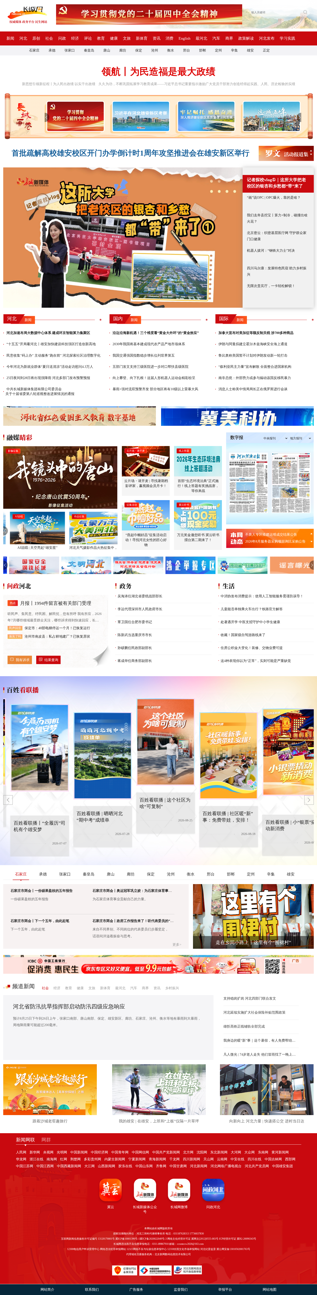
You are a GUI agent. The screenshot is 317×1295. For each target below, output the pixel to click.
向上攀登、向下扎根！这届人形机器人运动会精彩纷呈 (154, 378)
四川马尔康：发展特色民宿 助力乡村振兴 (276, 271)
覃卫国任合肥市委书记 (135, 622)
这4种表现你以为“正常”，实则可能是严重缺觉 (256, 661)
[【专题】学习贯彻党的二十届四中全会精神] (74, 116)
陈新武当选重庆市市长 (135, 635)
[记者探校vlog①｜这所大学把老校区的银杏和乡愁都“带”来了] (123, 237)
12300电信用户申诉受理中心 (83, 1249)
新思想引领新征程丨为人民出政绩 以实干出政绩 (58, 84)
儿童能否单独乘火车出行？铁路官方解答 (252, 609)
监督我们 (181, 1289)
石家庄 (34, 50)
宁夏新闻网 (137, 1159)
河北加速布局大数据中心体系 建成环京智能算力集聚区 (48, 333)
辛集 (234, 50)
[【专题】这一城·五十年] (271, 116)
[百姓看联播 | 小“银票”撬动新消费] (253, 756)
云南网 (222, 1159)
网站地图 (269, 1289)
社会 (49, 38)
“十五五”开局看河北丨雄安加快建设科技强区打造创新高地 (51, 344)
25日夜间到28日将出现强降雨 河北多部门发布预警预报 (48, 378)
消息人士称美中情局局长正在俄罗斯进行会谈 (252, 389)
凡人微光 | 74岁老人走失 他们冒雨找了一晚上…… (261, 1054)
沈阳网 (202, 1152)
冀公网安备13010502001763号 (233, 1249)
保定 (138, 50)
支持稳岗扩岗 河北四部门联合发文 (249, 998)
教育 (101, 38)
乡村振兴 (172, 988)
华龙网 (21, 1159)
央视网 (48, 1152)
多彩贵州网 (92, 1159)
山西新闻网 (106, 1166)
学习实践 (287, 38)
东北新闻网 (219, 1152)
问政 (62, 38)
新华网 (35, 1152)
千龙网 (174, 1159)
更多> (177, 944)
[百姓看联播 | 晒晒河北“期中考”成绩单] (64, 748)
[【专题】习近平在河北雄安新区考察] (140, 116)
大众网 (249, 1152)
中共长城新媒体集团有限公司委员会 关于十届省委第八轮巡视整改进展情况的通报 (39, 391)
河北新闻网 (198, 1166)
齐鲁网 (161, 1166)
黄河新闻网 (280, 1152)
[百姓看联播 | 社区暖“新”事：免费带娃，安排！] (190, 742)
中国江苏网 (24, 1166)
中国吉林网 (273, 1159)
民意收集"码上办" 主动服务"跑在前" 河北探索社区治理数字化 (53, 355)
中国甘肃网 (178, 1166)
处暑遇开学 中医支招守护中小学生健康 (250, 622)
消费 (169, 38)
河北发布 (267, 38)
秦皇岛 (89, 50)
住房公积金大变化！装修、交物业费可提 (252, 648)
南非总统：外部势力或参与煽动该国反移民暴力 (254, 378)
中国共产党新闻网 (166, 1152)
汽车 (216, 38)
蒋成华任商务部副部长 (135, 661)
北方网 (188, 1152)
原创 (36, 38)
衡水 (170, 50)
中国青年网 (120, 1152)
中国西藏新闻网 (69, 1166)
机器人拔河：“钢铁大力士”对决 (271, 250)
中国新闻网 (79, 1152)
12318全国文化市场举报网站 (183, 1249)
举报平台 (225, 1289)
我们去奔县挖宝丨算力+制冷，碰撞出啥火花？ (277, 218)
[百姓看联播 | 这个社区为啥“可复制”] (127, 756)
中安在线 (237, 1159)
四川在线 (254, 1159)
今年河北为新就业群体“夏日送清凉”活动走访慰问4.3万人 (49, 366)
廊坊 (122, 50)
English (184, 38)
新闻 (10, 38)
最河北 (201, 38)
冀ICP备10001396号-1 (127, 1238)
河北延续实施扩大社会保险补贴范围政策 (254, 1012)
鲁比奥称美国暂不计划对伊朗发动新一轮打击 (252, 355)
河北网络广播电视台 (226, 1166)
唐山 (106, 50)
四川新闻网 (191, 1159)
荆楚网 (75, 1159)
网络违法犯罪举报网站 (113, 1249)
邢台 (186, 50)
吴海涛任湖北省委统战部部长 (140, 596)
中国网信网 (140, 1152)
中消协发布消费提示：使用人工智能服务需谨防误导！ (262, 596)
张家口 (69, 50)
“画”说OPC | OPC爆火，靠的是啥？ (274, 197)
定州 (218, 50)
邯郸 (202, 50)
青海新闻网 (157, 1159)
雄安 (250, 50)
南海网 (52, 1159)
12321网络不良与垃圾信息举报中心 (147, 1249)
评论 (88, 38)
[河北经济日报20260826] (248, 483)
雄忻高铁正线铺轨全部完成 (244, 1026)
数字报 (236, 437)
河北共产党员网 (257, 1166)
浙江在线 (36, 1159)
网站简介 (47, 1289)
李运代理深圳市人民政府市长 (140, 609)
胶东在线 (125, 1166)
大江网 (89, 1166)
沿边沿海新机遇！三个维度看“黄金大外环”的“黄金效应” (156, 333)
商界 (229, 38)
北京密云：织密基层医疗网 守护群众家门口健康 (276, 236)
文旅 (127, 38)
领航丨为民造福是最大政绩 (158, 71)
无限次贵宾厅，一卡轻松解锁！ (271, 286)
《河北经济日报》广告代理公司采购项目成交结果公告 (277, 541)
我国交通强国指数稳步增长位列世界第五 (144, 355)
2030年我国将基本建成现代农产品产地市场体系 (149, 344)
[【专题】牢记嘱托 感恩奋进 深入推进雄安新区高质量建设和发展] (205, 116)
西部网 (290, 1159)
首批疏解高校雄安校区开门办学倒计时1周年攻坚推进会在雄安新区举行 (131, 153)
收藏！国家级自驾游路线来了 (243, 635)
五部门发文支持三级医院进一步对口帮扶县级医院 (150, 366)
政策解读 (246, 38)
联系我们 (92, 1289)
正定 (266, 50)
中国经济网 (99, 1152)
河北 (23, 38)
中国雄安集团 (282, 1166)
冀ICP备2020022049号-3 (153, 1238)
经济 (75, 38)
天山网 (208, 1159)
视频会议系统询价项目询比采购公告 (272, 534)
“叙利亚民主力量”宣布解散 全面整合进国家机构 (254, 366)
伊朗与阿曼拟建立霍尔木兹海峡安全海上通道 (252, 344)
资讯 (156, 38)
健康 (114, 38)
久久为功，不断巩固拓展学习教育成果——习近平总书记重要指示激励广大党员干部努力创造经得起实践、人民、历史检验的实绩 (197, 84)
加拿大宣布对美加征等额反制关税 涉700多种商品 (255, 333)
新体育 (142, 38)
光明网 (62, 1152)
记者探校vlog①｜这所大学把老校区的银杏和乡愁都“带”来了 (276, 182)
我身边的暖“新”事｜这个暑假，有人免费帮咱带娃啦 (261, 1040)
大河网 (236, 1152)
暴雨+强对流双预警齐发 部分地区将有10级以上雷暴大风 (155, 389)
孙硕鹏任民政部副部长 (135, 648)
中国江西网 (45, 1166)
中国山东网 (144, 1166)
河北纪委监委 (208, 1249)
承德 (52, 50)
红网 (63, 1159)
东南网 (263, 1152)
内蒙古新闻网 (114, 1159)
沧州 (154, 50)
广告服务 (136, 1289)
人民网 (21, 1152)
